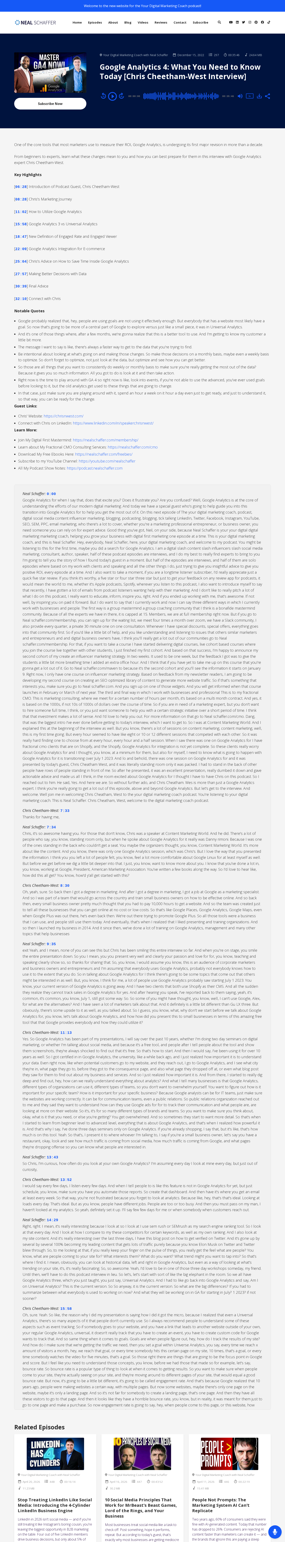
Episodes (95, 22)
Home (77, 22)
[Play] (112, 96)
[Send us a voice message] (275, 1532)
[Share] (267, 96)
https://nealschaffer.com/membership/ (105, 439)
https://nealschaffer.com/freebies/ (103, 454)
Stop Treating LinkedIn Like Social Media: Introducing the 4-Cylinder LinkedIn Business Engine (55, 1505)
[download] (259, 96)
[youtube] (230, 22)
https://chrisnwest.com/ (63, 415)
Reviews (161, 22)
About (113, 22)
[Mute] (240, 96)
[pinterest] (256, 22)
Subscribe (200, 22)
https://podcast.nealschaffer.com (94, 468)
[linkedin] (237, 22)
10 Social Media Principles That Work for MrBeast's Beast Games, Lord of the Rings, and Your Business (141, 1508)
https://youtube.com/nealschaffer (107, 461)
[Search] (219, 22)
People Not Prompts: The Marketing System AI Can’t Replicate (221, 1505)
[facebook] (262, 22)
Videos (143, 22)
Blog (127, 22)
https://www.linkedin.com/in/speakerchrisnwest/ (114, 423)
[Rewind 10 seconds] (103, 96)
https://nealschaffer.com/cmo (133, 447)
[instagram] (250, 22)
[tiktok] (268, 22)
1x (249, 96)
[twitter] (243, 22)
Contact (180, 22)
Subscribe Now (50, 103)
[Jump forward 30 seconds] (121, 96)
